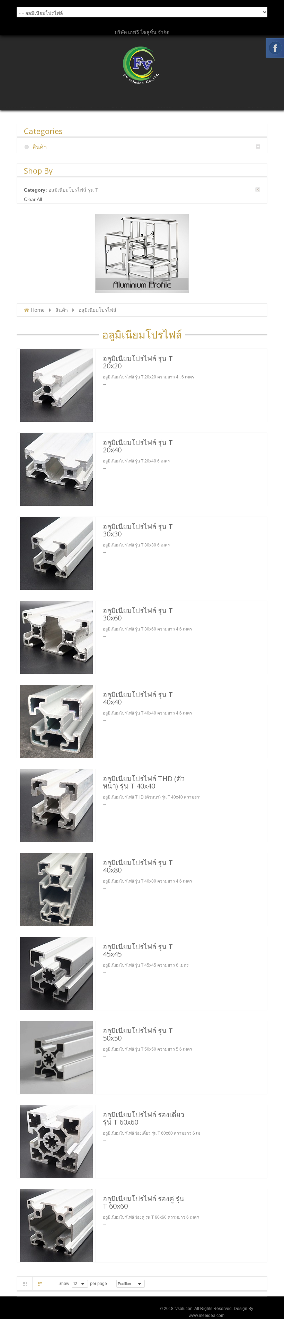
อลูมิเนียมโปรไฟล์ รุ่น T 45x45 (138, 950)
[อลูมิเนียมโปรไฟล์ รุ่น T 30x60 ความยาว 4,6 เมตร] (56, 637)
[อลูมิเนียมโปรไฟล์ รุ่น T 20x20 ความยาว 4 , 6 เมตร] (56, 385)
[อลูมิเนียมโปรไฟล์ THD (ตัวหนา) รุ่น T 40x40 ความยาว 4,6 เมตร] (56, 805)
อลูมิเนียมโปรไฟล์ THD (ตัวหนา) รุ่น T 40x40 (144, 782)
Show (64, 1283)
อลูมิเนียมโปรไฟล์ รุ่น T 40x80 (138, 866)
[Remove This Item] (257, 189)
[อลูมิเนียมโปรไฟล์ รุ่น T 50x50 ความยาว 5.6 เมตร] (56, 1057)
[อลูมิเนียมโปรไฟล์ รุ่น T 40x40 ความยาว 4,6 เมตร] (56, 721)
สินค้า (61, 310)
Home (38, 310)
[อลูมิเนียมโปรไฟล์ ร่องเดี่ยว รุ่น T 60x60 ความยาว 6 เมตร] (56, 1141)
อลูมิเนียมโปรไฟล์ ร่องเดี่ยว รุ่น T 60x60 (143, 1118)
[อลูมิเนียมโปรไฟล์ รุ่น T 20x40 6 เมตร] (56, 469)
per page (98, 1283)
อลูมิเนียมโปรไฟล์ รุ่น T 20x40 (138, 446)
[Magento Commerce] (142, 65)
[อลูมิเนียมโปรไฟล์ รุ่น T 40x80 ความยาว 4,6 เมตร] (56, 889)
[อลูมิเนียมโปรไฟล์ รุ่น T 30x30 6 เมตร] (56, 553)
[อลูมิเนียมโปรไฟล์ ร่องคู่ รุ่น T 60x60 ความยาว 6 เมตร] (56, 1225)
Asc (149, 1283)
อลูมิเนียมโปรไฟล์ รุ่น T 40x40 (138, 698)
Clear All (33, 199)
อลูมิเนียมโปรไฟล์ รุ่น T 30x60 (138, 614)
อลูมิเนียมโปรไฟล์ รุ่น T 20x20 (138, 362)
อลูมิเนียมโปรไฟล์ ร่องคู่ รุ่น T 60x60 (143, 1202)
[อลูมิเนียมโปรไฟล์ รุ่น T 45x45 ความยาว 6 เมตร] (56, 973)
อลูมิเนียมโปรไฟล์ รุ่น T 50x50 (138, 1034)
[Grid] (25, 1284)
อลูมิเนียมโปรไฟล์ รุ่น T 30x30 (138, 530)
